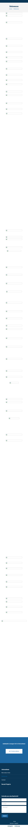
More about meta (6, 772)
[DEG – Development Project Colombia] (17, 790)
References (4, 776)
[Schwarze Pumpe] (11, 790)
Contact (3, 780)
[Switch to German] (17, 826)
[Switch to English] (10, 826)
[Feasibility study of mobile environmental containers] (5, 790)
